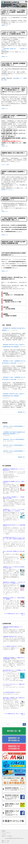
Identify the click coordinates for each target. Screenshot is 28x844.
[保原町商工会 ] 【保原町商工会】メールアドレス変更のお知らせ (14, 469)
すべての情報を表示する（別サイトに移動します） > (14, 614)
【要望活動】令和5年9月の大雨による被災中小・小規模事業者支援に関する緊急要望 (14, 345)
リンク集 (3, 834)
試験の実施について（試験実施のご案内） (14, 79)
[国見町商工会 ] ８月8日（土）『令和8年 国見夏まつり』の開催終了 (14, 598)
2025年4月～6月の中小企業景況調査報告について (14, 451)
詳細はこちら (5, 25)
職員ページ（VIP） (5, 842)
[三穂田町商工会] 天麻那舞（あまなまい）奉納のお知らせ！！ (13, 482)
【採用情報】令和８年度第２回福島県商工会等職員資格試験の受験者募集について (14, 432)
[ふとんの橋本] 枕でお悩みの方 (10, 646)
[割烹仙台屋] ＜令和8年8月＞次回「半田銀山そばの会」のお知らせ (13, 698)
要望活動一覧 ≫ (22, 412)
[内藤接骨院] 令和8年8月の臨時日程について (12, 626)
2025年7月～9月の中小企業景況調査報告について (14, 446)
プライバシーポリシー (6, 832)
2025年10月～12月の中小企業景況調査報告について (14, 440)
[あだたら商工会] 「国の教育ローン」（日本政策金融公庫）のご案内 (13, 497)
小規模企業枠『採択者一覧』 (9, 48)
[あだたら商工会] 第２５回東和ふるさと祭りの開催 (13, 552)
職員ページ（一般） (6, 840)
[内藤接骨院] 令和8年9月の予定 (10, 636)
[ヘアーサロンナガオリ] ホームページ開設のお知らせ (13, 685)
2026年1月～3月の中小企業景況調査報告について (14, 427)
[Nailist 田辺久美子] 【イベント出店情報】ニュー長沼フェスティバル (14, 671)
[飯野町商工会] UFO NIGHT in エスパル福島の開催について (14, 525)
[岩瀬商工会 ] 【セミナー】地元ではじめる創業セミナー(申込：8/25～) (14, 567)
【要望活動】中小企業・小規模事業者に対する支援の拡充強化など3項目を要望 (13, 378)
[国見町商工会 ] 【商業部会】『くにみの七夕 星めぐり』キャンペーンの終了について (14, 583)
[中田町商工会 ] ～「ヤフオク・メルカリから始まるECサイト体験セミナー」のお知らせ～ (14, 510)
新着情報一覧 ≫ (22, 457)
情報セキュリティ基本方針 (7, 836)
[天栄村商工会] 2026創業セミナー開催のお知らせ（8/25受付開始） (13, 658)
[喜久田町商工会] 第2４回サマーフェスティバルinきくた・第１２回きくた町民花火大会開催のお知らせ (14, 539)
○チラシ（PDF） (6, 164)
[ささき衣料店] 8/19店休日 (8, 692)
